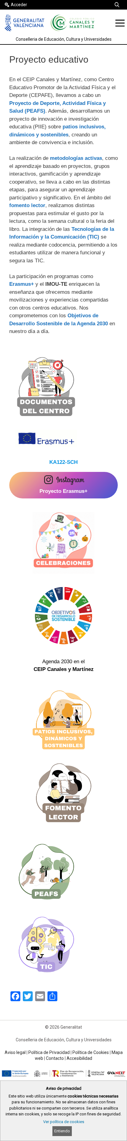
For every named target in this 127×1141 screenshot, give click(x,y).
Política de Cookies (90, 1052)
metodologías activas (76, 158)
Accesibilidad (79, 1058)
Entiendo (62, 1131)
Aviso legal (15, 1052)
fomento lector (27, 205)
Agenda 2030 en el (64, 666)
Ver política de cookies (63, 1121)
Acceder (19, 4)
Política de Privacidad (49, 1052)
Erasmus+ (21, 284)
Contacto (55, 1058)
